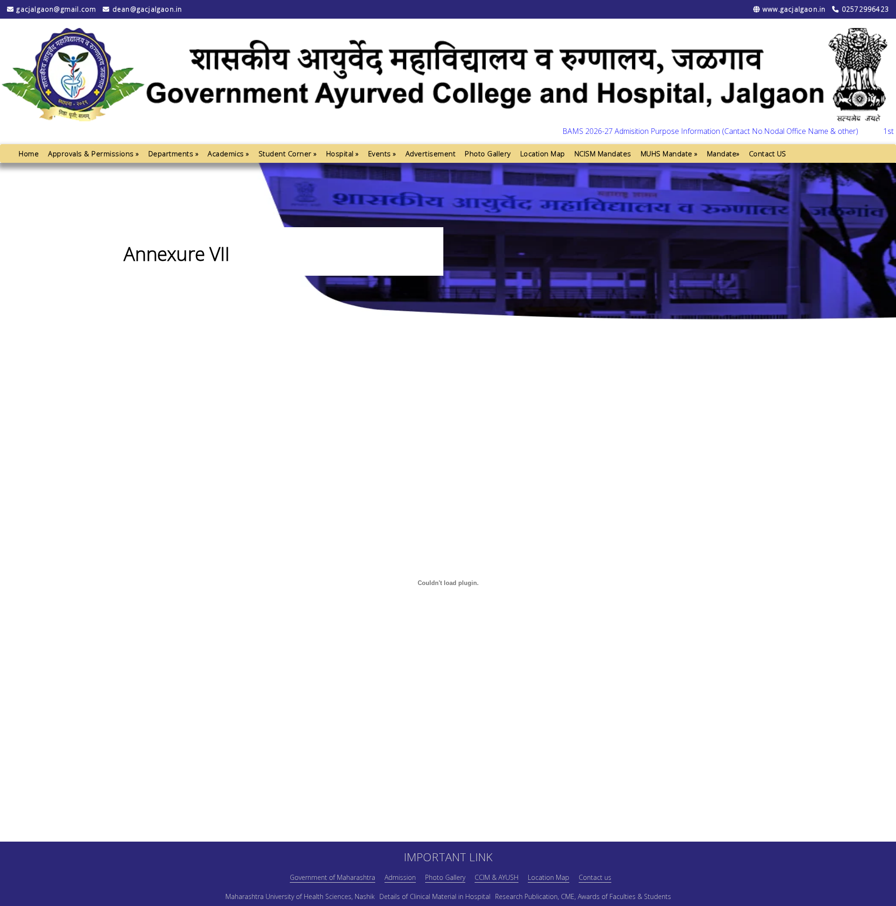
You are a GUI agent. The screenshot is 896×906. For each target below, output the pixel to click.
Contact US (767, 153)
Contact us (595, 877)
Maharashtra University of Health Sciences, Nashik (300, 896)
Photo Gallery (488, 153)
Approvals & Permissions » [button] (93, 153)
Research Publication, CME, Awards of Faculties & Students (583, 896)
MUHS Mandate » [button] (669, 153)
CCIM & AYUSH (496, 877)
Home (29, 153)
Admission (400, 877)
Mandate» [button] (723, 153)
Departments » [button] (173, 153)
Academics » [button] (228, 153)
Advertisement (431, 153)
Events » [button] (382, 153)
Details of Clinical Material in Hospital (434, 896)
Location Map (542, 153)
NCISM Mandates (602, 153)
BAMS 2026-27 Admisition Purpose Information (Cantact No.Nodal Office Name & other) (688, 131)
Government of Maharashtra (332, 877)
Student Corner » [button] (288, 153)
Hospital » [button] (342, 153)
